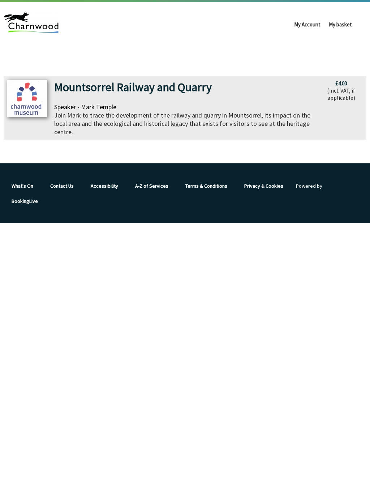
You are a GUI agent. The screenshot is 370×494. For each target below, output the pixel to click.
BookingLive (25, 201)
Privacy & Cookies (263, 186)
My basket (340, 24)
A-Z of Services (151, 186)
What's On (22, 186)
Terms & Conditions (206, 186)
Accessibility (104, 186)
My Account (307, 24)
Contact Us (62, 186)
